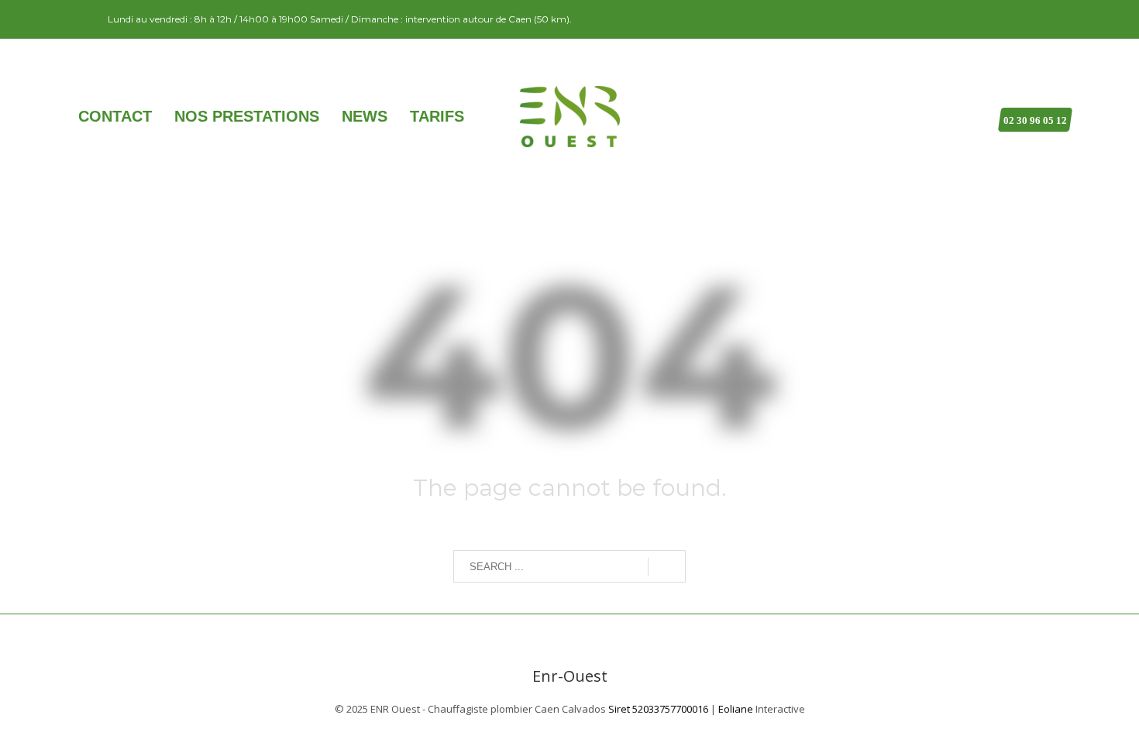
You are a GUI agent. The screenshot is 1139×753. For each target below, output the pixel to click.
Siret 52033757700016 (658, 709)
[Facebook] (80, 19)
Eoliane (735, 709)
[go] (667, 567)
